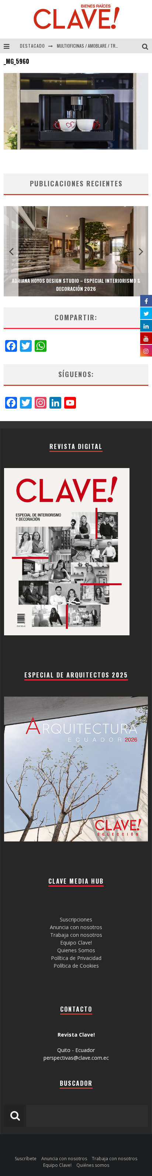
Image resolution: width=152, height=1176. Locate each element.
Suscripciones (76, 919)
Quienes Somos (76, 950)
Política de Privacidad (76, 957)
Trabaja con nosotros (76, 934)
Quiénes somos (92, 1165)
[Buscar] (147, 46)
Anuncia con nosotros (76, 927)
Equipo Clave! (76, 942)
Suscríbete (26, 1158)
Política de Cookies (76, 965)
